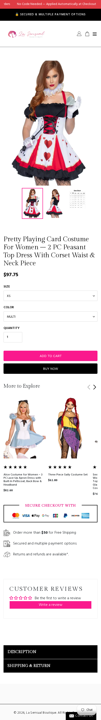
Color (9, 307)
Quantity (11, 328)
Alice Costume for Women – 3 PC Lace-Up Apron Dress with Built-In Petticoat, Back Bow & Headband (23, 479)
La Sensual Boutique (41, 713)
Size (7, 286)
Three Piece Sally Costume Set (68, 474)
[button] (94, 387)
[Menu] (94, 34)
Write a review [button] (50, 605)
